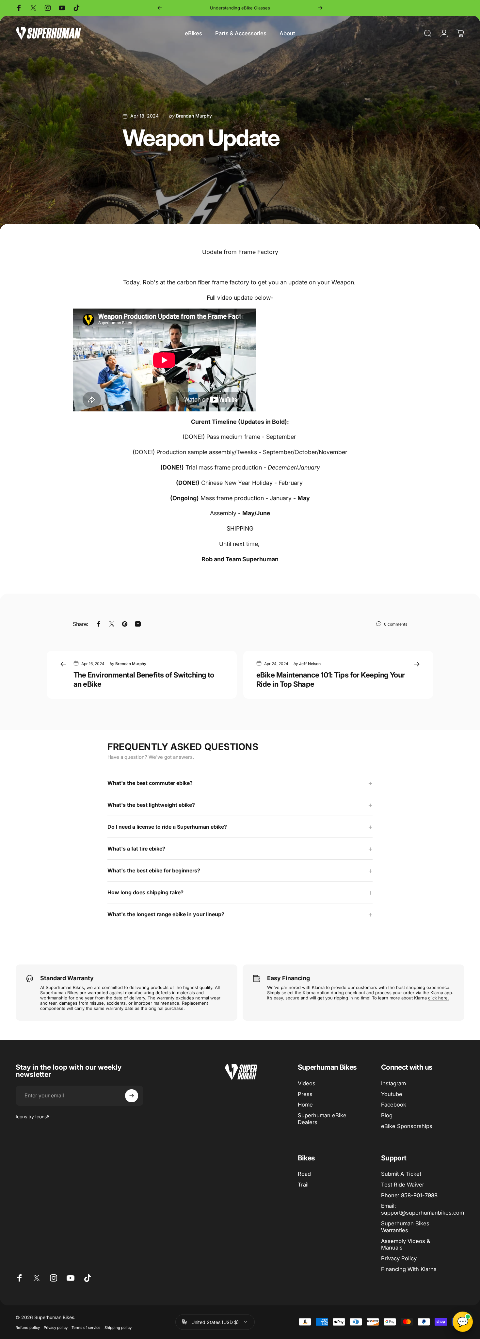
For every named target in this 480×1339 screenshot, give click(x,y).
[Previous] (159, 8)
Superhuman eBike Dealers (322, 1118)
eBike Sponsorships (406, 1126)
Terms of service (86, 1327)
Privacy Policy (399, 1258)
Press (305, 1094)
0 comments (395, 624)
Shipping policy (118, 1327)
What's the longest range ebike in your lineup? (165, 914)
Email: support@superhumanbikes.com (422, 1209)
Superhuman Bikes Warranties (405, 1227)
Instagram (393, 1083)
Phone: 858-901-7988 (409, 1195)
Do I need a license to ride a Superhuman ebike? (167, 826)
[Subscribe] (131, 1095)
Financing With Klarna (409, 1269)
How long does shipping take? (145, 892)
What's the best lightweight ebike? (151, 805)
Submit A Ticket (401, 1174)
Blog (386, 1115)
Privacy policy (56, 1327)
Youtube (391, 1094)
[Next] (320, 8)
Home (305, 1104)
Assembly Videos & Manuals (405, 1244)
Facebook (393, 1104)
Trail (303, 1184)
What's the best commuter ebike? (150, 783)
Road (304, 1174)
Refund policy (28, 1327)
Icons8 (42, 1116)
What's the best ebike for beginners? (153, 870)
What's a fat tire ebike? (136, 848)
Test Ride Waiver (402, 1184)
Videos (306, 1083)
